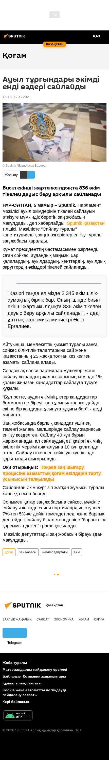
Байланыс (12, 676)
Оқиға (99, 619)
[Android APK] (18, 716)
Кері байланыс (16, 702)
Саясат (43, 619)
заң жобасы (27, 552)
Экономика (64, 619)
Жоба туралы (15, 663)
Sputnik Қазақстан (85, 223)
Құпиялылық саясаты (22, 683)
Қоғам (9, 552)
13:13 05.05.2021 (17, 97)
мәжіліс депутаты (55, 552)
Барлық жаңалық (17, 619)
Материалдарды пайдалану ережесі (35, 669)
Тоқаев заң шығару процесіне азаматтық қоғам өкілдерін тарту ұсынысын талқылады (52, 473)
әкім (77, 552)
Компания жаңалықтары (44, 676)
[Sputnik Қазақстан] (15, 38)
